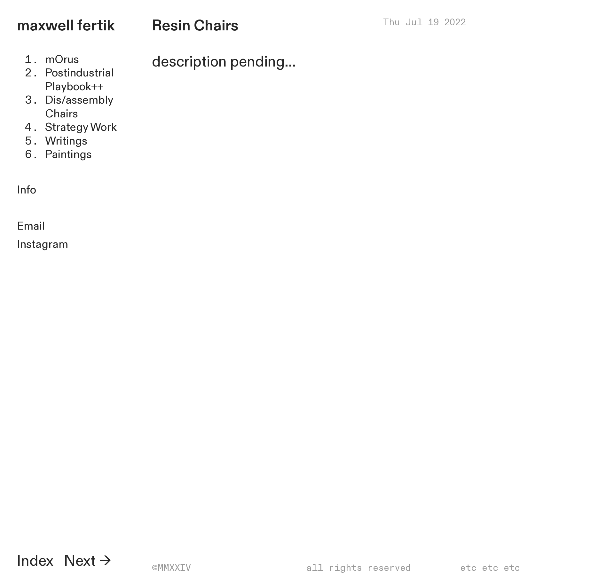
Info (26, 190)
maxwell (45, 26)
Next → (87, 561)
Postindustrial (79, 73)
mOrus (62, 59)
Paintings (68, 154)
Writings (66, 141)
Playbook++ (74, 86)
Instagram (42, 244)
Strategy (66, 127)
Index (35, 561)
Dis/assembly (79, 100)
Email (31, 226)
